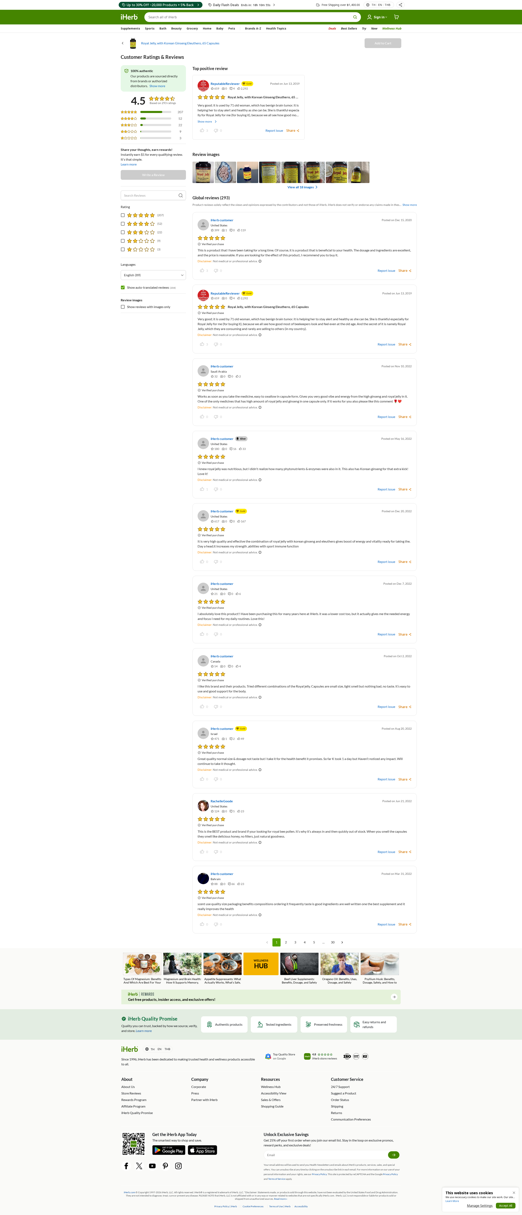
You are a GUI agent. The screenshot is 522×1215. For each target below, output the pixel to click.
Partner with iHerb (204, 1100)
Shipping (337, 1106)
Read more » (280, 1198)
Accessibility (301, 1206)
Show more (205, 121)
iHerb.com (129, 1192)
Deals (332, 28)
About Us (128, 1087)
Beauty (176, 28)
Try (364, 28)
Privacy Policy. (319, 1174)
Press (195, 1093)
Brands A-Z (253, 28)
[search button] (355, 17)
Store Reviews (131, 1093)
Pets (231, 28)
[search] (181, 195)
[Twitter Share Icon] (139, 1166)
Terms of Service (276, 1178)
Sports (150, 28)
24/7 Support (340, 1087)
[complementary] (253, 1206)
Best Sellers (349, 28)
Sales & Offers (271, 1100)
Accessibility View (273, 1093)
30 (333, 942)
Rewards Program (133, 1100)
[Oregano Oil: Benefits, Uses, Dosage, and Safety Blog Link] (339, 968)
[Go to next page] (342, 942)
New (374, 28)
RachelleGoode (222, 801)
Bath (162, 28)
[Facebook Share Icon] (126, 1166)
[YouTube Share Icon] (152, 1166)
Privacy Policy (390, 1174)
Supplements (130, 28)
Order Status (340, 1100)
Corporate (198, 1087)
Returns (336, 1113)
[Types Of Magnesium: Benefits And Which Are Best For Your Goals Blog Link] (142, 969)
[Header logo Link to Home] (129, 17)
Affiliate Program (133, 1106)
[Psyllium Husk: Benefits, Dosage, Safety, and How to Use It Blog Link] (380, 969)
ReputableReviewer (225, 84)
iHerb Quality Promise (137, 1113)
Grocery (192, 28)
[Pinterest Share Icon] (165, 1166)
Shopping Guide (272, 1106)
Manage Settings (480, 1205)
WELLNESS (261, 964)
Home (207, 28)
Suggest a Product (343, 1093)
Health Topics (276, 28)
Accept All (505, 1205)
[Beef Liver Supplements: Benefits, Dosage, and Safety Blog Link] (299, 968)
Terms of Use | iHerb (280, 1206)
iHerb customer (222, 220)
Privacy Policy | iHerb (225, 1206)
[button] (400, 5)
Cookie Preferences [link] (253, 1206)
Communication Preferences (351, 1119)
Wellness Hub (391, 28)
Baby (219, 28)
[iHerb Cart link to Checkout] (396, 17)
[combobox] (153, 275)
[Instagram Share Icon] (178, 1166)
